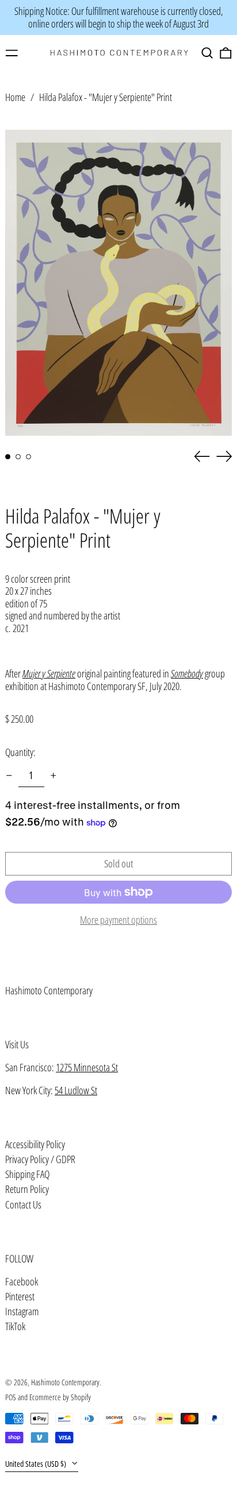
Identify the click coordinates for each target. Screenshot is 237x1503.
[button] (207, 53)
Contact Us (23, 1204)
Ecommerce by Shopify (60, 1397)
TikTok (15, 1326)
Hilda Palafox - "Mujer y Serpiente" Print (105, 97)
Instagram (22, 1312)
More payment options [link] (118, 920)
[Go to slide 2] (18, 456)
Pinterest (20, 1297)
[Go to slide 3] (28, 456)
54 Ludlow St (76, 1090)
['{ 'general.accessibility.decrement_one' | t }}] (9, 775)
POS (10, 1397)
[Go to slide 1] (7, 456)
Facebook (21, 1282)
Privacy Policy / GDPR (40, 1159)
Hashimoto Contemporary (49, 990)
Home (15, 97)
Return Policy (27, 1189)
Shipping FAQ (27, 1174)
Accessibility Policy (35, 1144)
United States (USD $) (36, 1463)
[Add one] (53, 775)
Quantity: (20, 752)
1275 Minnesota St (87, 1067)
